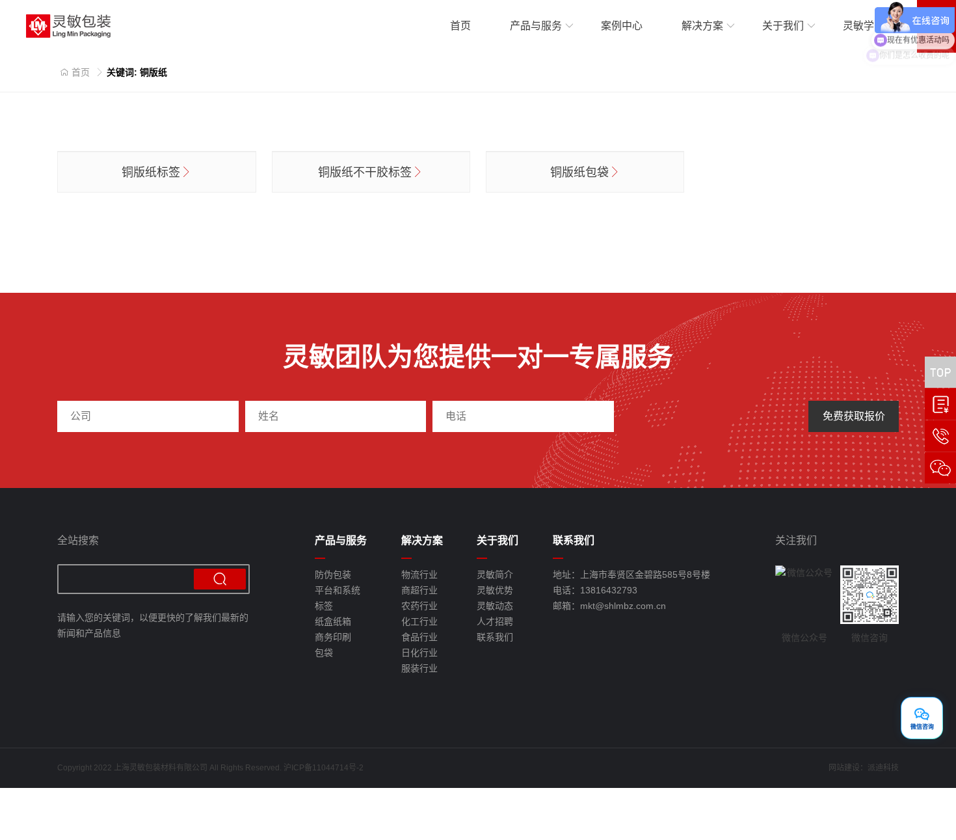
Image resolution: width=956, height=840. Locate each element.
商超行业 (419, 590)
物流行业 (419, 574)
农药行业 (419, 606)
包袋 (324, 652)
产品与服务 (536, 25)
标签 (324, 606)
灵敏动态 (495, 606)
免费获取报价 (854, 416)
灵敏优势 (495, 590)
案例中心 (622, 25)
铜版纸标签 (151, 172)
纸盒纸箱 (333, 621)
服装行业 (419, 668)
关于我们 (783, 25)
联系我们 (495, 637)
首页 (460, 25)
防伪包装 (333, 574)
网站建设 (844, 767)
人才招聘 (495, 621)
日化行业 (419, 652)
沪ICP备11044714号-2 (324, 767)
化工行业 (419, 621)
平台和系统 (337, 590)
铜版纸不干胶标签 (365, 172)
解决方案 (702, 25)
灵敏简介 (495, 574)
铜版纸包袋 (579, 172)
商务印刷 (333, 637)
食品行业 (419, 637)
